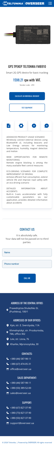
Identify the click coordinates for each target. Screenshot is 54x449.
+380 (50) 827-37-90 (20, 418)
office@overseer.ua (20, 369)
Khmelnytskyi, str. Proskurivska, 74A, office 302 (27, 332)
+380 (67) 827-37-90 (20, 407)
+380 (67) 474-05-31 (20, 363)
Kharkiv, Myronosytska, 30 (24, 344)
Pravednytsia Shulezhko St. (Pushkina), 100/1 (24, 310)
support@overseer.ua (22, 423)
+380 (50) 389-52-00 (20, 388)
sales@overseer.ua (20, 393)
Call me (27, 278)
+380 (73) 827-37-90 (20, 412)
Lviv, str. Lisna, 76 (19, 339)
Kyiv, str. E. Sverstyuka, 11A (24, 325)
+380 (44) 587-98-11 (20, 358)
